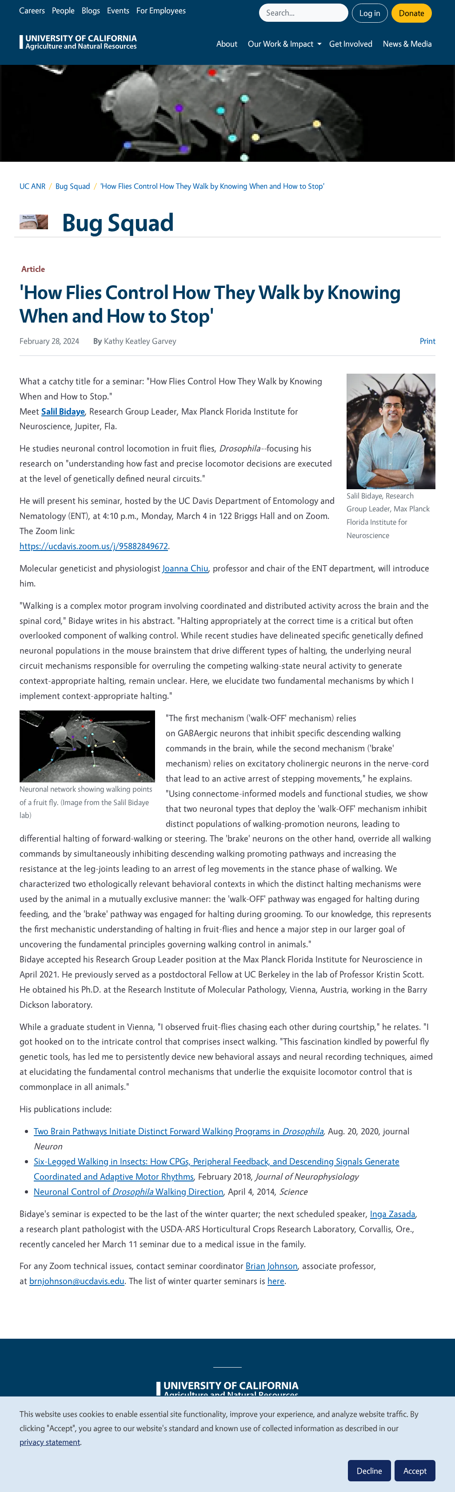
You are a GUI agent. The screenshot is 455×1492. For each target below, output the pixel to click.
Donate (411, 13)
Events (118, 10)
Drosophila (302, 1131)
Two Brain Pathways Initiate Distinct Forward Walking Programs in (158, 1131)
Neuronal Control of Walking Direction (129, 1191)
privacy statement (50, 1441)
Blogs (91, 10)
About (226, 43)
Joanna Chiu (185, 568)
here (275, 1280)
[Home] (78, 43)
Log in (369, 13)
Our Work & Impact (280, 43)
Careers (32, 10)
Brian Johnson (272, 1265)
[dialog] (227, 1444)
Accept (415, 1470)
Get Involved (350, 43)
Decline (369, 1470)
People (63, 10)
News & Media (407, 43)
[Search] (342, 13)
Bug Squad (73, 186)
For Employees (161, 10)
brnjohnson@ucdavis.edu (76, 1280)
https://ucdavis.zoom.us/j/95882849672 (94, 545)
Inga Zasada (392, 1213)
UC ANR (32, 186)
